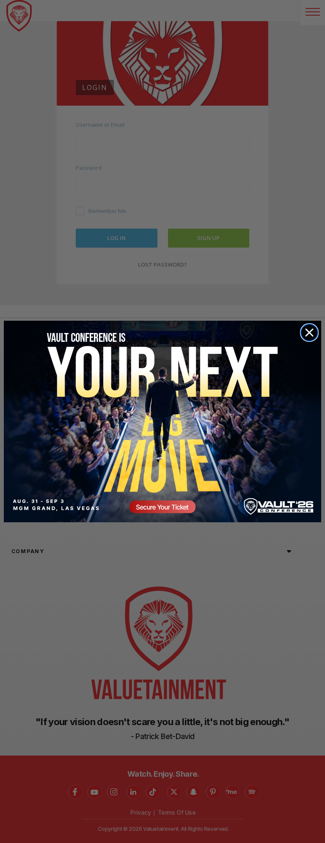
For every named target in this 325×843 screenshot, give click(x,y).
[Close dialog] (309, 332)
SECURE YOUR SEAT (162, 421)
